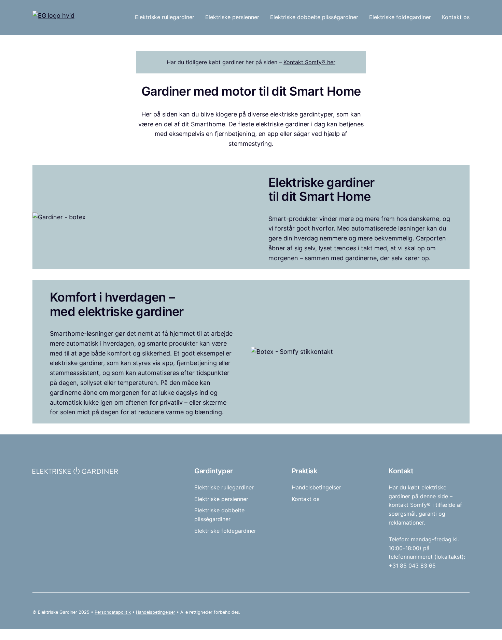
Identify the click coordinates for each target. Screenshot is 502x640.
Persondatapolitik (113, 612)
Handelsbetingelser (155, 612)
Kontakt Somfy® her (309, 62)
